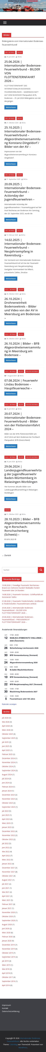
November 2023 (8, 799)
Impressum (6, 1005)
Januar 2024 (6, 791)
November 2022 (8, 835)
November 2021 (8, 872)
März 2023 (6, 823)
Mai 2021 (5, 892)
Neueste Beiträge (32, 371)
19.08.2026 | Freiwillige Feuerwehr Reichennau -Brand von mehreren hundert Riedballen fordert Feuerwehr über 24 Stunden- (21, 588)
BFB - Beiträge (9, 52)
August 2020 (7, 924)
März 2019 (6, 965)
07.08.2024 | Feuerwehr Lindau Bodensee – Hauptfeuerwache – (21, 384)
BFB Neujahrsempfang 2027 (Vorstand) (26, 684)
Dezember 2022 (8, 831)
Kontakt (5, 1008)
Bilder (20, 52)
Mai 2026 (5, 722)
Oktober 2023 (7, 803)
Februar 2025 (7, 754)
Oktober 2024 (7, 766)
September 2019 (8, 957)
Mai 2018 (5, 969)
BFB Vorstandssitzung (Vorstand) (24, 655)
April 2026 (6, 726)
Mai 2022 (5, 851)
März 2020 (6, 932)
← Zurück (6, 555)
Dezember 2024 (8, 758)
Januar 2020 (6, 941)
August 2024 (7, 774)
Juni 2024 (5, 782)
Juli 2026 (5, 718)
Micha (20, 57)
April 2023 (6, 819)
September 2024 (8, 770)
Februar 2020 (7, 936)
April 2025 (6, 750)
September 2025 (8, 738)
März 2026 (6, 730)
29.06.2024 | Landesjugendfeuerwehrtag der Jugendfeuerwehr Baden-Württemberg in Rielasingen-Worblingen (23, 474)
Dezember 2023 (8, 795)
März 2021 (6, 900)
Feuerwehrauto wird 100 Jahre (22, 699)
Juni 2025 (5, 746)
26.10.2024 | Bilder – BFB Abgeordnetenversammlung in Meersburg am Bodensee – (22, 349)
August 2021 (7, 880)
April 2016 (6, 985)
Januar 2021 (6, 908)
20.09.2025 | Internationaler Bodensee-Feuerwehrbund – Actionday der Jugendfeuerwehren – (22, 191)
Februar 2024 (7, 786)
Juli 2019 (5, 961)
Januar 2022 (6, 864)
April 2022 (6, 855)
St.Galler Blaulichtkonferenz (21, 669)
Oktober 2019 (7, 953)
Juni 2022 (5, 847)
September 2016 (8, 981)
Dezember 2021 (8, 868)
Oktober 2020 (7, 916)
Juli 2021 (5, 884)
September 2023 (8, 807)
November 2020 (8, 912)
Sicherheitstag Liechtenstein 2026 (24, 648)
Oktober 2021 (7, 876)
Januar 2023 (6, 827)
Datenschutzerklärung (10, 1011)
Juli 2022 (5, 843)
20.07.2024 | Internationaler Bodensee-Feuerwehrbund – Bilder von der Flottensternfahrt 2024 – (22, 421)
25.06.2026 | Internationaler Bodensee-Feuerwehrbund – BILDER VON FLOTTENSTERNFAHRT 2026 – (22, 71)
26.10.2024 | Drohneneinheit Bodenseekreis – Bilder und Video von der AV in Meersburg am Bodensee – (22, 308)
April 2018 (6, 973)
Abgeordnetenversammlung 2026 (24, 662)
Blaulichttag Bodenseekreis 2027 (23, 691)
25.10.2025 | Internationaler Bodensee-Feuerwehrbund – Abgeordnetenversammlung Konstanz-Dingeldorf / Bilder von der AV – (22, 137)
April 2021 (6, 896)
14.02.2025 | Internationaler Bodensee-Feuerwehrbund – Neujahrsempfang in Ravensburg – (22, 247)
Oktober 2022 (7, 839)
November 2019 (8, 949)
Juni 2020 (5, 928)
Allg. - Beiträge (10, 289)
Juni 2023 (5, 815)
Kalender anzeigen (9, 704)
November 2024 (8, 762)
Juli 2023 (5, 811)
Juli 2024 (5, 778)
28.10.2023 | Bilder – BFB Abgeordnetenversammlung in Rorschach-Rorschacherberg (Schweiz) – (22, 526)
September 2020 (8, 920)
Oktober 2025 (7, 734)
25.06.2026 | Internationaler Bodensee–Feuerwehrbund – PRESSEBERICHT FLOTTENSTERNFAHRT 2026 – (18, 619)
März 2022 (6, 859)
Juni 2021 (5, 888)
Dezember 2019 (8, 945)
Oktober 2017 (7, 977)
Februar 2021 (7, 904)
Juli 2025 (5, 742)
